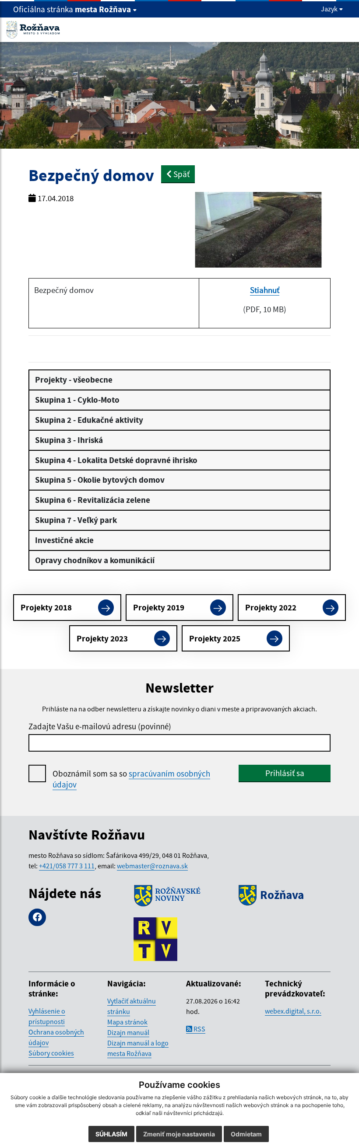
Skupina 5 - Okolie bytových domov (100, 479)
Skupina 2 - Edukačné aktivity (89, 420)
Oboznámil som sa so (131, 779)
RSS (198, 1028)
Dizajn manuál (128, 1032)
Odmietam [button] (246, 1134)
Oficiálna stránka (72, 9)
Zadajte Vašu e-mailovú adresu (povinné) (99, 726)
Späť (181, 174)
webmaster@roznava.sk (152, 865)
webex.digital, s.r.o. (293, 1011)
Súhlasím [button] (111, 1134)
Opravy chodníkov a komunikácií (95, 560)
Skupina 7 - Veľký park (76, 520)
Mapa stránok (127, 1021)
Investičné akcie (64, 540)
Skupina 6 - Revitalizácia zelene (92, 500)
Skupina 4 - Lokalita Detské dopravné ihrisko (116, 460)
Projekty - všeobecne (74, 379)
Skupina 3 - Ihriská (69, 440)
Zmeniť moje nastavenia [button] (179, 1134)
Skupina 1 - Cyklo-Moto (77, 399)
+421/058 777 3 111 (67, 865)
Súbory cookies (51, 1052)
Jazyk (330, 8)
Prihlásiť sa (284, 773)
